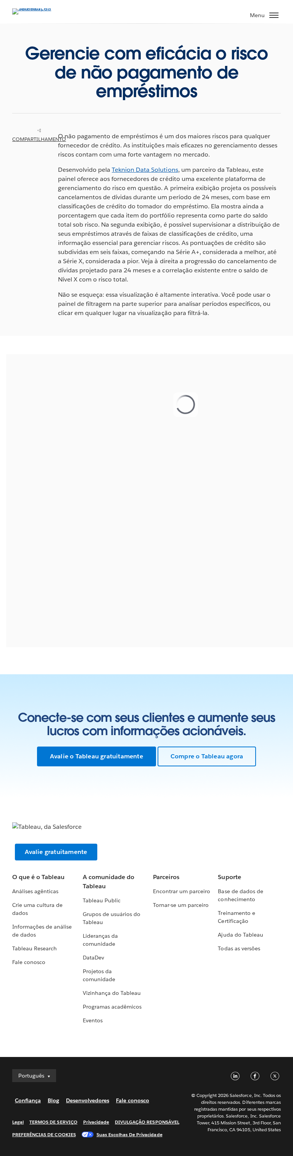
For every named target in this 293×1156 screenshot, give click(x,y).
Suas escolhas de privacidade (130, 1134)
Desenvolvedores (87, 1100)
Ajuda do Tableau (240, 934)
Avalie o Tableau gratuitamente (96, 756)
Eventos (93, 1020)
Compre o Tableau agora (207, 756)
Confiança (28, 1100)
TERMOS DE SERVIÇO (53, 1122)
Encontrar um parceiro (181, 891)
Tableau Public (102, 900)
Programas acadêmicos (112, 1006)
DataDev (93, 957)
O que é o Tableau (38, 877)
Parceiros (166, 877)
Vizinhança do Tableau (112, 993)
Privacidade (96, 1122)
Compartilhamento (39, 139)
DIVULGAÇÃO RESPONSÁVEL (147, 1122)
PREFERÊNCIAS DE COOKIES (44, 1134)
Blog (53, 1100)
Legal (18, 1122)
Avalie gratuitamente (56, 852)
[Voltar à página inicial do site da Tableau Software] (39, 8)
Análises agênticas (35, 891)
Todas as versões (239, 948)
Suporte (229, 877)
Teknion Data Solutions (145, 170)
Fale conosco (28, 962)
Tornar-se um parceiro (181, 905)
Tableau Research (34, 948)
